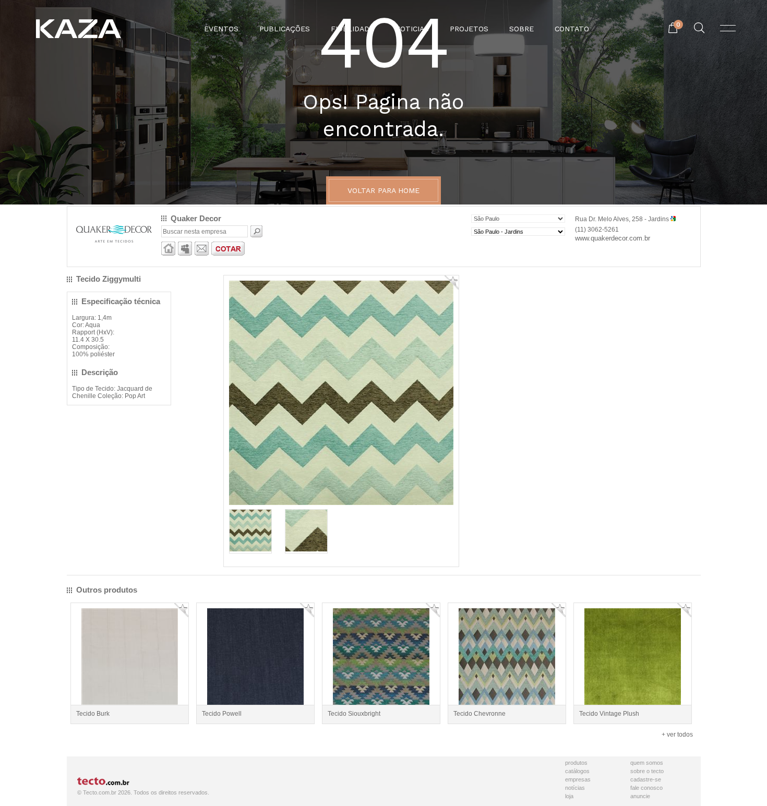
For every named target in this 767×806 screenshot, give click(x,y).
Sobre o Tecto (647, 771)
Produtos (576, 763)
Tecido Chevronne (479, 713)
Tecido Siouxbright (354, 713)
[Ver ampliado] (341, 503)
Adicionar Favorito (452, 282)
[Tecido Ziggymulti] (250, 549)
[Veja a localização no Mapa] (673, 219)
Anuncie (640, 796)
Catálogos (577, 771)
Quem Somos (646, 763)
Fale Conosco (646, 788)
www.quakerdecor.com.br (612, 238)
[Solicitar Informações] (202, 253)
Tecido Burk (93, 713)
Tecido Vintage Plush (609, 713)
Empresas (578, 779)
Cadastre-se (645, 779)
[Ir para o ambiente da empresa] (168, 253)
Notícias (575, 788)
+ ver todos (677, 734)
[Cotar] (228, 253)
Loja (569, 796)
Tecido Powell (222, 713)
